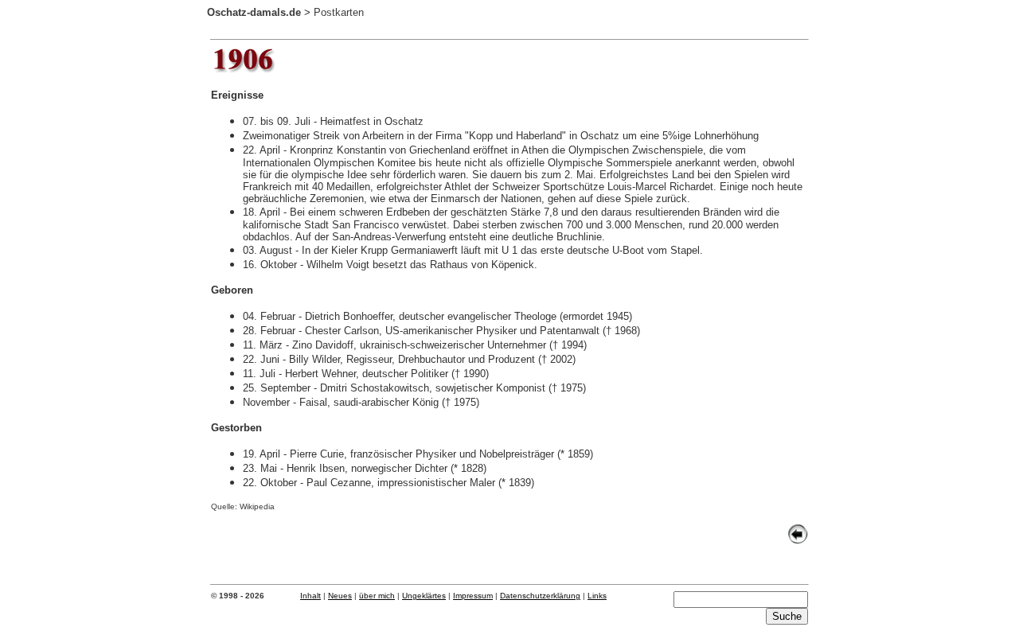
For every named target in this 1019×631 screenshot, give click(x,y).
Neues (340, 595)
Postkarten (339, 12)
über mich (377, 595)
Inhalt (310, 595)
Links (597, 595)
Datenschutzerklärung (540, 595)
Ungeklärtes (424, 595)
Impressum (473, 595)
